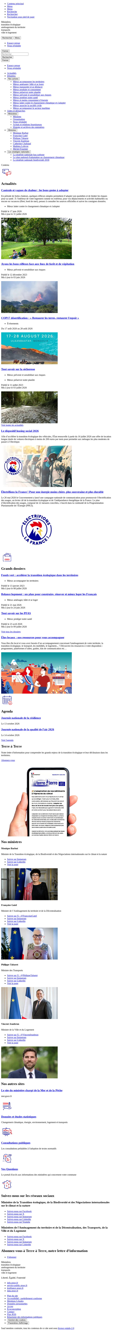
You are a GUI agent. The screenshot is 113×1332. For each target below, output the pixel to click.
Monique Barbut (20, 133)
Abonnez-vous (8, 760)
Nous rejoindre (14, 45)
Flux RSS (11, 1314)
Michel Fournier (20, 149)
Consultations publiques (15, 1142)
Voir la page (12, 864)
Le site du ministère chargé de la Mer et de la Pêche (31, 1090)
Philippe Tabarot (20, 138)
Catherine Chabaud (22, 143)
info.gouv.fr (12, 1283)
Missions (17, 116)
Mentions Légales (15, 1301)
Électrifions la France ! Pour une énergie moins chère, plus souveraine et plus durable (52, 491)
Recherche (12, 11)
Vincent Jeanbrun (21, 141)
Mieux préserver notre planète (27, 92)
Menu (10, 6)
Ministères (12, 114)
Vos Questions (9, 1169)
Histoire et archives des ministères (28, 127)
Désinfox (11, 76)
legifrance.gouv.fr (15, 1288)
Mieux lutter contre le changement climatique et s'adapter (39, 103)
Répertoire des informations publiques (24, 1317)
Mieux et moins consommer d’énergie (30, 100)
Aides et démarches (16, 111)
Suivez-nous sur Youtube (18, 1222)
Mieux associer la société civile (27, 105)
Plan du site (12, 1295)
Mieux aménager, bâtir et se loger (28, 84)
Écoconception (14, 1309)
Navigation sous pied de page (20, 17)
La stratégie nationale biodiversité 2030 (31, 160)
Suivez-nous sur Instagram (19, 1216)
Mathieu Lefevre (20, 146)
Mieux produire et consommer (27, 89)
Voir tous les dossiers (11, 631)
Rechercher (12, 14)
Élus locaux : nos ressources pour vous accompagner (32, 637)
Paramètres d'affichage (18, 1323)
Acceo (10, 1306)
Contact (10, 1311)
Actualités (11, 73)
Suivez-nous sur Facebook (19, 1211)
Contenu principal (15, 3)
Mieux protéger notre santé (25, 97)
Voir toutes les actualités (12, 425)
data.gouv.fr (12, 1290)
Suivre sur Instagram (16, 859)
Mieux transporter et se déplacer (28, 87)
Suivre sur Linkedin (16, 862)
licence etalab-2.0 (66, 1328)
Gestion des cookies (17, 1320)
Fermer (5, 51)
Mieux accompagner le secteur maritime (31, 108)
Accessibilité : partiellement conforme (24, 1298)
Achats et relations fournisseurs (27, 124)
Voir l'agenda (7, 740)
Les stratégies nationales (19, 152)
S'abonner (11, 1257)
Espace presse (13, 43)
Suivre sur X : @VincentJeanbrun (22, 1034)
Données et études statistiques (18, 1116)
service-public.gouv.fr (17, 1285)
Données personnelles (17, 1303)
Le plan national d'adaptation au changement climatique (38, 157)
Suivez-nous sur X (15, 1214)
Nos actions (13, 79)
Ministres (12, 130)
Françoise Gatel (20, 135)
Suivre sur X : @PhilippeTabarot (22, 975)
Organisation (19, 119)
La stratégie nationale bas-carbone (28, 154)
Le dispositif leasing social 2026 (20, 430)
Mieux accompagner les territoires (28, 81)
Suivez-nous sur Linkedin (19, 1219)
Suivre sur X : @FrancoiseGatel (22, 916)
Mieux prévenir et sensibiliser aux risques (32, 95)
